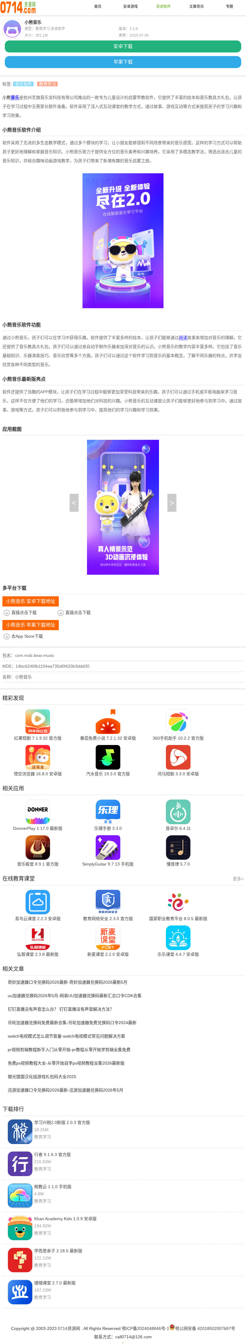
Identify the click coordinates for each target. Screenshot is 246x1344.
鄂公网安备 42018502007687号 (205, 1328)
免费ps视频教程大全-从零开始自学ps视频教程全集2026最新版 (66, 1063)
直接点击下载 (24, 612)
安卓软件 (163, 6)
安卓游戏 (130, 6)
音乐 (15, 97)
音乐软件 (23, 84)
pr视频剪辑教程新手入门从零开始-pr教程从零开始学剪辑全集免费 (69, 1049)
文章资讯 (196, 6)
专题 (229, 6)
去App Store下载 (27, 636)
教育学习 (47, 84)
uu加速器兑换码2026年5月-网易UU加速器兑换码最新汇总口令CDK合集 (75, 995)
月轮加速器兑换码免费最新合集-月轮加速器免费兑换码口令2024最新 (72, 1022)
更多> (238, 878)
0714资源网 (69, 1328)
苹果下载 (123, 61)
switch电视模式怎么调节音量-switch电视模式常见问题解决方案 (66, 1036)
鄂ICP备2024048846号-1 (145, 1328)
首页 (97, 6)
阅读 (183, 337)
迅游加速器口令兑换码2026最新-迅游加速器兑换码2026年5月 (65, 1090)
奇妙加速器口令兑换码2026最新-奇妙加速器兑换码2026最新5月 (68, 982)
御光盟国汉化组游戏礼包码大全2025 (42, 1076)
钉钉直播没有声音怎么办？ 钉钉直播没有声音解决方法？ (61, 1009)
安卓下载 (123, 46)
